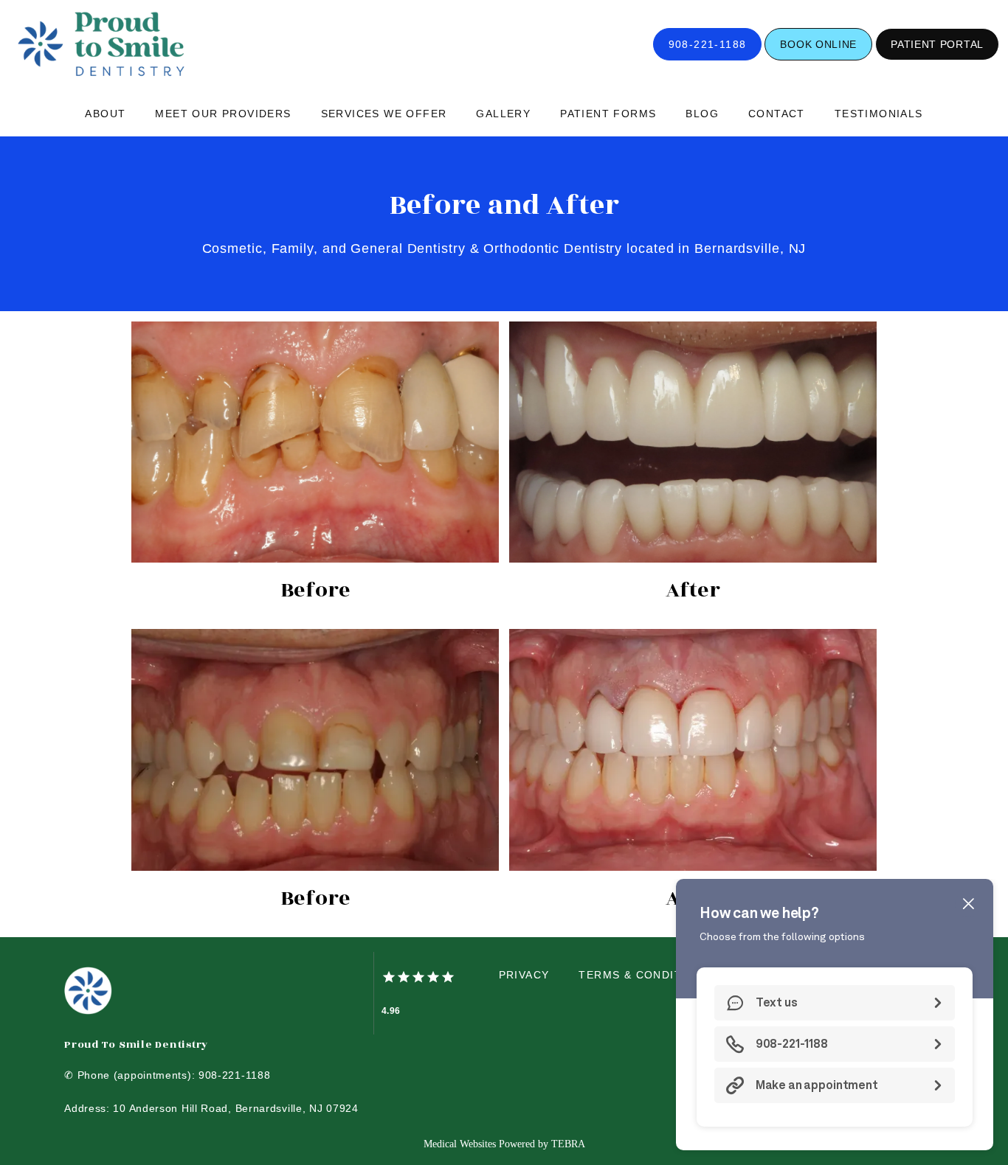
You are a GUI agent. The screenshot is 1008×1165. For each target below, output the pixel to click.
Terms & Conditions (645, 975)
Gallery (503, 113)
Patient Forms (608, 113)
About (105, 113)
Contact (776, 113)
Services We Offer (384, 113)
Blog (702, 113)
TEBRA (568, 1144)
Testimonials (879, 113)
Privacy (524, 975)
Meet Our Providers (223, 113)
